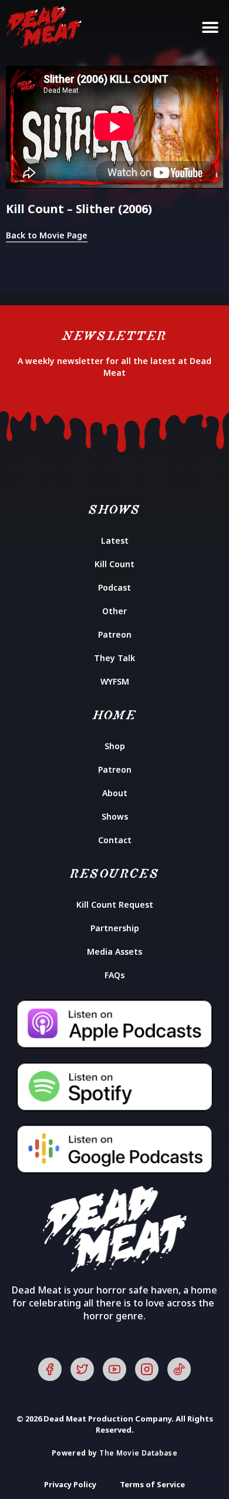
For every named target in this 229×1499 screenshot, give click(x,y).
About (114, 793)
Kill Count (114, 564)
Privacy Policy (70, 1484)
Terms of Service (152, 1484)
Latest (115, 540)
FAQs (114, 975)
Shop (115, 746)
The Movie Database (138, 1453)
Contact (115, 839)
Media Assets (114, 951)
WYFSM (114, 681)
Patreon (115, 634)
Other (114, 611)
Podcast (114, 587)
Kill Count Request (114, 904)
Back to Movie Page (46, 235)
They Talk (114, 657)
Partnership (114, 928)
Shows (115, 816)
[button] (210, 28)
